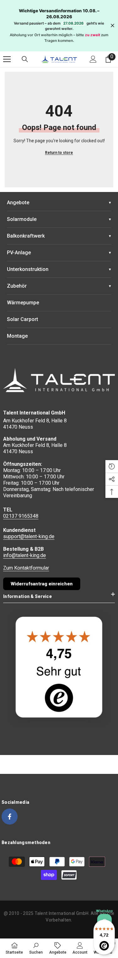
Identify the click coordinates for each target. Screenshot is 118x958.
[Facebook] (10, 817)
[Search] (25, 59)
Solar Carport (22, 319)
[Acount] (93, 59)
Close (112, 25)
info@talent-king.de (24, 555)
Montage (17, 336)
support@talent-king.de (28, 536)
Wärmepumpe (23, 303)
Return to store (59, 152)
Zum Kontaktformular (26, 568)
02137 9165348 (20, 516)
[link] (36, 948)
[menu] (7, 59)
